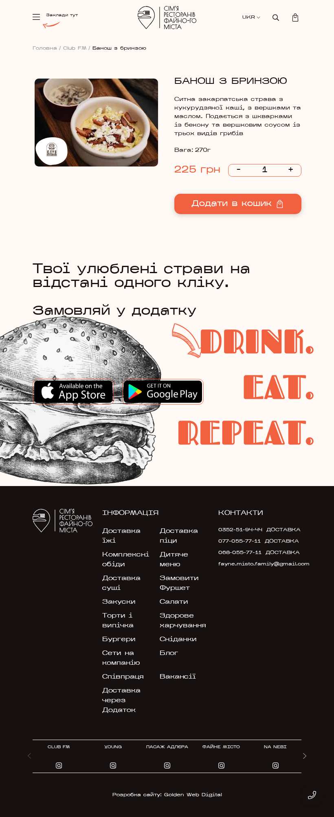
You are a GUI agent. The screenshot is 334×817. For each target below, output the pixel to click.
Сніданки (178, 639)
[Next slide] (305, 756)
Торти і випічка (118, 621)
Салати (174, 602)
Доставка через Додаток (121, 701)
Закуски (119, 602)
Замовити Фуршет (179, 583)
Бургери (119, 639)
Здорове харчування (183, 621)
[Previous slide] (29, 756)
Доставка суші (121, 583)
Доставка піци (179, 536)
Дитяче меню (174, 560)
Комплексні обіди (125, 560)
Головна (47, 48)
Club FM (76, 48)
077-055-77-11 (239, 541)
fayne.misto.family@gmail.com (244, 564)
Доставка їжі (121, 536)
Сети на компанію (121, 658)
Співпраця (123, 677)
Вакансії (178, 677)
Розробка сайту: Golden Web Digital (167, 795)
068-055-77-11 (239, 552)
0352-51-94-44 (240, 530)
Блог (169, 653)
